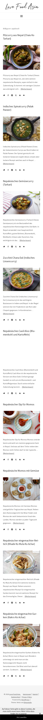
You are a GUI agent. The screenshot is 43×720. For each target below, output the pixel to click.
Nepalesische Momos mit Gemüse (21, 470)
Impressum (27, 694)
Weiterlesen (26, 89)
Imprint (35, 694)
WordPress (25, 700)
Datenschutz (15, 697)
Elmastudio (28, 702)
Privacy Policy (27, 697)
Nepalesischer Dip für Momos (18, 404)
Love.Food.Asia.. (15, 694)
